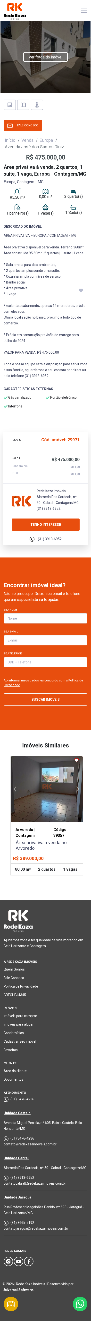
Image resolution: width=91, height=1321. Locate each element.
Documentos (13, 1079)
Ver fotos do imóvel (45, 57)
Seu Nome (10, 609)
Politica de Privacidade (21, 986)
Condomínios (14, 1033)
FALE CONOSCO (26, 125)
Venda (27, 140)
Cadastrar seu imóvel (20, 1041)
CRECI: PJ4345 (15, 995)
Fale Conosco (14, 978)
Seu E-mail (11, 631)
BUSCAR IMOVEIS (46, 699)
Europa (46, 140)
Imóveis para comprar (20, 1016)
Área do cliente (15, 1071)
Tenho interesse (45, 525)
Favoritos (11, 1050)
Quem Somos (14, 969)
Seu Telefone (13, 653)
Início (10, 140)
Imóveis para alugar (19, 1024)
